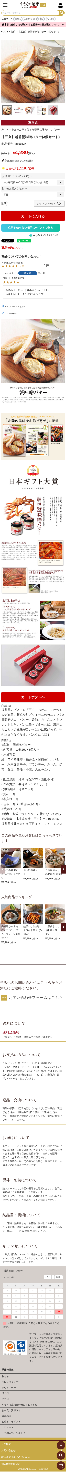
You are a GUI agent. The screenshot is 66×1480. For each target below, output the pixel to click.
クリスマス (8, 1427)
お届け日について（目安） (17, 176)
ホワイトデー (9, 1387)
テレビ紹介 (50, 19)
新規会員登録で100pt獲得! (19, 160)
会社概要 (6, 1443)
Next (63, 869)
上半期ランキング (31, 19)
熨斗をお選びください (15, 188)
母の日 (5, 1393)
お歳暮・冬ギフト (11, 1421)
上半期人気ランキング (13, 1433)
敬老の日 (18, 19)
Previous (2, 869)
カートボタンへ (33, 697)
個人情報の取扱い (10, 1464)
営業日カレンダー (13, 1270)
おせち (5, 1376)
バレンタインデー (11, 1382)
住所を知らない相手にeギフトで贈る (30, 227)
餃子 (41, 19)
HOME (4, 31)
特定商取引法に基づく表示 (15, 1457)
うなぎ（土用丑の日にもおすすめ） (21, 1404)
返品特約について (12, 247)
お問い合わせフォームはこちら (36, 997)
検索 (61, 12)
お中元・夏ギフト (11, 1410)
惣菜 (13, 31)
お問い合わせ (8, 1450)
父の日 (5, 1399)
